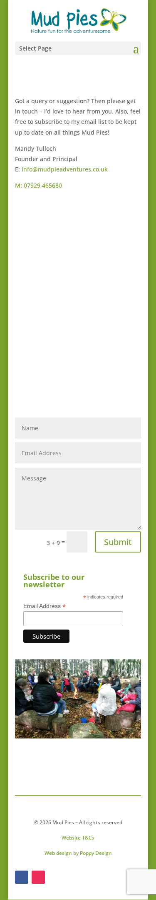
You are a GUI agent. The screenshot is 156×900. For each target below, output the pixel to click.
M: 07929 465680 (38, 185)
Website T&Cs (78, 837)
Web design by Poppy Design (78, 853)
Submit (118, 542)
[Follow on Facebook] (21, 877)
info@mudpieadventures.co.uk (65, 169)
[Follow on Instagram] (38, 877)
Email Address (44, 606)
